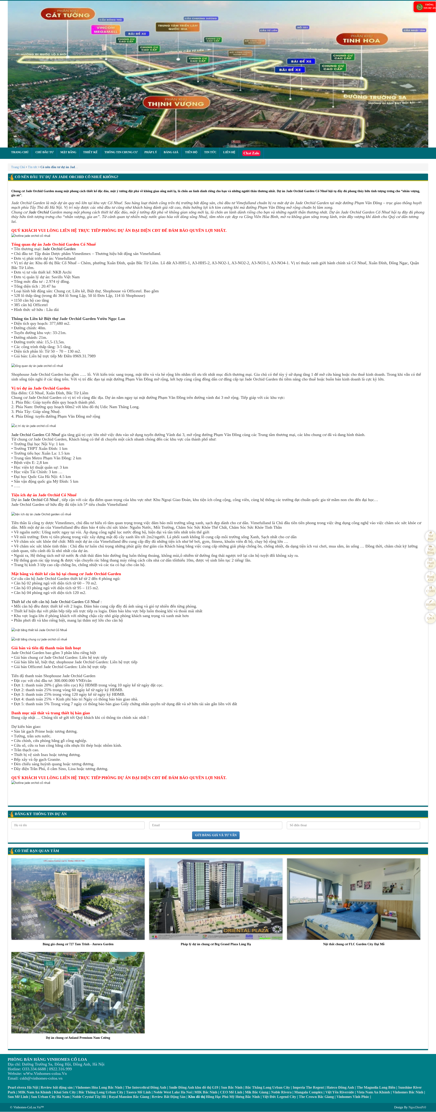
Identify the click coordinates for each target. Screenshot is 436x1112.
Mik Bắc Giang (256, 1092)
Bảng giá (171, 152)
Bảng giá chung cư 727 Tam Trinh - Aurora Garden (78, 944)
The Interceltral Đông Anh (145, 1087)
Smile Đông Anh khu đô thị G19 (193, 1087)
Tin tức (210, 152)
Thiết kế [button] (90, 152)
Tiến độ (191, 152)
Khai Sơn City (65, 1092)
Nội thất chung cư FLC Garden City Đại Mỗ (353, 944)
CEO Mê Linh (231, 1092)
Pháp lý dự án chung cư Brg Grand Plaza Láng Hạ (216, 944)
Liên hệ (229, 152)
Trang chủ (20, 152)
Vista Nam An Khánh (373, 1092)
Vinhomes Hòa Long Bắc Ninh (98, 1087)
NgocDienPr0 (417, 1107)
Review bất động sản (57, 1087)
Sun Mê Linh (18, 1097)
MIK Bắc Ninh (205, 1092)
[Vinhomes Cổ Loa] (218, 74)
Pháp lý (150, 152)
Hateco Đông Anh (340, 1087)
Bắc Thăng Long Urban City (267, 1087)
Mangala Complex (308, 1092)
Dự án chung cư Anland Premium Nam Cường (78, 1037)
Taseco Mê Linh (138, 1092)
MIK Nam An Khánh (34, 1092)
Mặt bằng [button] (68, 152)
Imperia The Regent (308, 1087)
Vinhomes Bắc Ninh (408, 1092)
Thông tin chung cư (121, 152)
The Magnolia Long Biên (376, 1087)
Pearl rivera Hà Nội (23, 1087)
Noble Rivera (281, 1092)
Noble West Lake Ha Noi (173, 1092)
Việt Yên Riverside (339, 1092)
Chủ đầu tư (44, 152)
